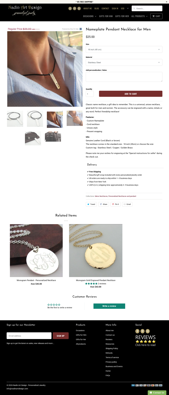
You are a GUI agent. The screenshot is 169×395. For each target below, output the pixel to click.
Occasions (88, 16)
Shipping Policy (112, 348)
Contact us (110, 335)
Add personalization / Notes (96, 70)
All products (138, 16)
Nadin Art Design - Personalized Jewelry (29, 385)
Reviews (109, 339)
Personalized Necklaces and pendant (122, 196)
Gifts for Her (122, 16)
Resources (110, 344)
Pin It (117, 204)
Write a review (109, 306)
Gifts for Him (106, 16)
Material (89, 57)
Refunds (109, 353)
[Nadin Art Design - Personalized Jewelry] (25, 11)
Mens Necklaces (101, 196)
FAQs (108, 375)
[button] (91, 283)
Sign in (115, 8)
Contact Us (158, 393)
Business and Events (114, 366)
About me (87, 8)
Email (129, 204)
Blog (97, 8)
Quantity (89, 89)
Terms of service (112, 357)
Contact (105, 8)
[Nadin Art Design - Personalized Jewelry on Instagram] (79, 8)
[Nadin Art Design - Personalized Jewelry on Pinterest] (74, 8)
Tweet (92, 204)
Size (87, 44)
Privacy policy (111, 362)
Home (108, 371)
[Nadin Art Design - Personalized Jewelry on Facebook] (70, 8)
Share (105, 204)
